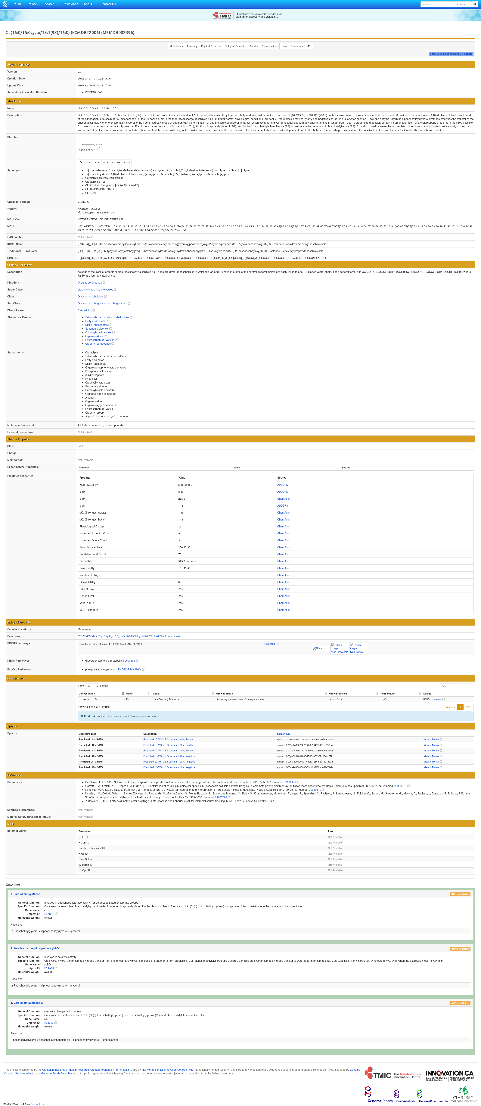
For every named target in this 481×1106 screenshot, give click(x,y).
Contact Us (108, 4)
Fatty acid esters (95, 321)
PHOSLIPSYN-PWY (130, 669)
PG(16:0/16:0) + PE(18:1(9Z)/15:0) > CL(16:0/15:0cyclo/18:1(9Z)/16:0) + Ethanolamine (129, 636)
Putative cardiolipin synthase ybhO (36, 948)
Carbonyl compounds (98, 343)
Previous (450, 707)
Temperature (387, 693)
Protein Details (461, 894)
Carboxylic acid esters (98, 332)
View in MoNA (432, 739)
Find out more (93, 716)
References (297, 46)
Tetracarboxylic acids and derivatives (107, 317)
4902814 (289, 782)
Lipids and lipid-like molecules (96, 289)
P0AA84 (49, 968)
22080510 (315, 789)
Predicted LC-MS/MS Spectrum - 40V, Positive (168, 750)
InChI (127, 162)
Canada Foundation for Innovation (110, 1069)
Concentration (87, 693)
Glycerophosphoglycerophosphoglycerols (103, 303)
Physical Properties (211, 46)
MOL (88, 162)
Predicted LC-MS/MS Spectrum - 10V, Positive (168, 739)
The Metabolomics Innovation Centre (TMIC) (168, 1069)
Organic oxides (94, 336)
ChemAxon (283, 498)
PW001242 (270, 644)
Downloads (70, 4)
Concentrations (270, 46)
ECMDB (15, 4)
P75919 (49, 1022)
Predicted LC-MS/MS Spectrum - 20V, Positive (168, 745)
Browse (32, 4)
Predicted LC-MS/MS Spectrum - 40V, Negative (169, 767)
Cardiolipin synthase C (28, 1003)
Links (284, 46)
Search (50, 4)
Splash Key (283, 733)
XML (309, 46)
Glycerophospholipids (91, 296)
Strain (129, 693)
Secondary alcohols (97, 328)
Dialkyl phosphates (96, 325)
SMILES (116, 162)
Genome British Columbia (56, 1073)
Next (468, 707)
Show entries (93, 686)
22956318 (436, 699)
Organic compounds (90, 282)
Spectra (254, 46)
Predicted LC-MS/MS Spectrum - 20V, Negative (169, 761)
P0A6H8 (49, 914)
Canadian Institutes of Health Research (65, 1069)
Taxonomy (192, 46)
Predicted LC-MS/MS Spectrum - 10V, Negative (169, 756)
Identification (176, 46)
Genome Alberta (25, 1073)
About (88, 4)
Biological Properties (235, 46)
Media (156, 693)
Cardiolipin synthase (27, 894)
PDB (105, 162)
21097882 (221, 797)
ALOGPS (282, 484)
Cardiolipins (85, 310)
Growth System (338, 693)
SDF (97, 162)
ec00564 (130, 660)
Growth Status (224, 693)
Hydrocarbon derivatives (100, 340)
